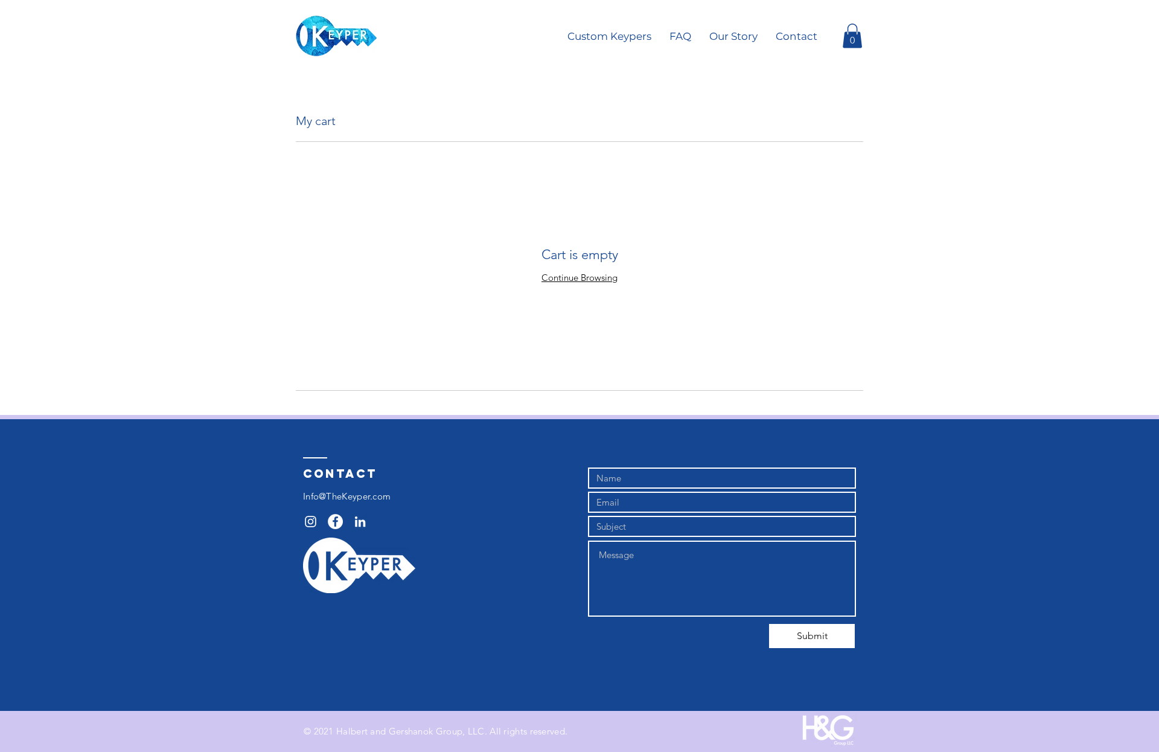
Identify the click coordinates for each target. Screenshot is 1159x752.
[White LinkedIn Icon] (360, 521)
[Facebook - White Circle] (335, 521)
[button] (852, 36)
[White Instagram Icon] (310, 521)
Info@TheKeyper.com (347, 496)
